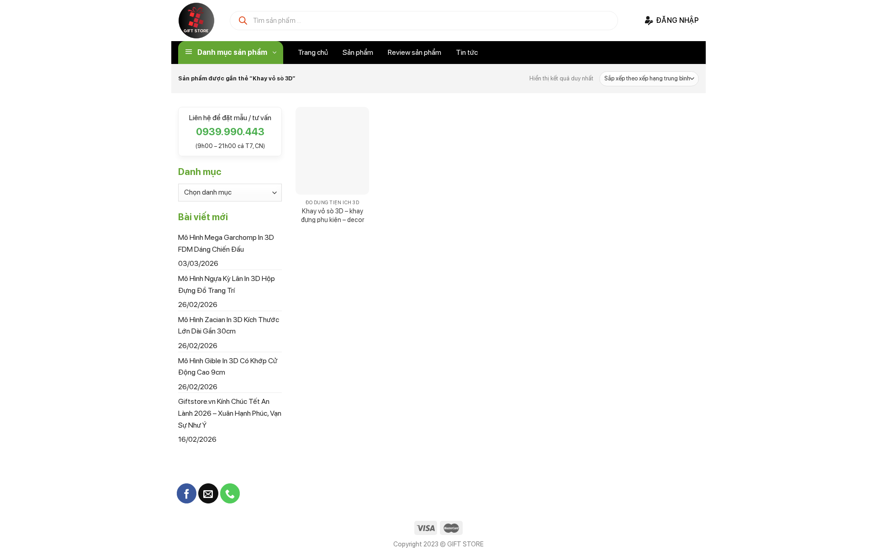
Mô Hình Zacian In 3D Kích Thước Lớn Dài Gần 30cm (228, 325)
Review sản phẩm (414, 52)
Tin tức (467, 52)
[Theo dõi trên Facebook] (186, 493)
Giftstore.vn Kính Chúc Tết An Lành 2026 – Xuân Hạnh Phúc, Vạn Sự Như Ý (229, 413)
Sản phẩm (358, 52)
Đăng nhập (677, 20)
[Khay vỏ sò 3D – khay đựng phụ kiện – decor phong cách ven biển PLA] (332, 151)
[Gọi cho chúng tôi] (230, 493)
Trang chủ (313, 52)
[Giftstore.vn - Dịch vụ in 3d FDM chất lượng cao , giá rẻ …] (196, 20)
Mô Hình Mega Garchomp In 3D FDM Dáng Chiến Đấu (226, 243)
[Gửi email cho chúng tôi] (208, 493)
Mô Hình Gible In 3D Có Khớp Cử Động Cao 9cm (227, 366)
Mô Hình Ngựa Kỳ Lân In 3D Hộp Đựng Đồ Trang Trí (226, 284)
